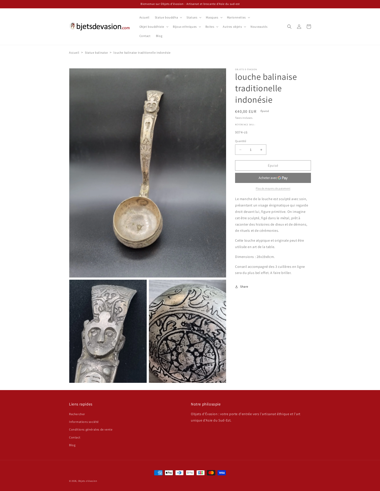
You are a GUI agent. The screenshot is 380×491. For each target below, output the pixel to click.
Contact (74, 437)
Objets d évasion (87, 480)
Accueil (74, 53)
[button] (168, 17)
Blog (72, 445)
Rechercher (77, 414)
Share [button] (244, 286)
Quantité (240, 141)
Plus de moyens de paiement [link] (273, 188)
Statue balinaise (96, 53)
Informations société (84, 422)
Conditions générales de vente (90, 429)
